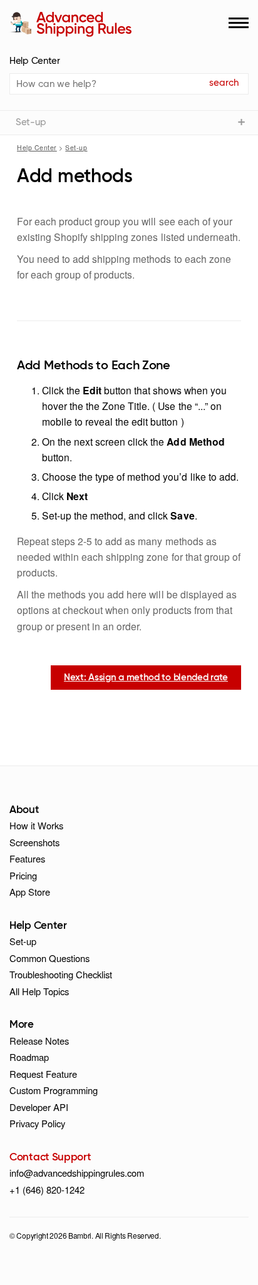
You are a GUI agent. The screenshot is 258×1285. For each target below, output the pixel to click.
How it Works (36, 825)
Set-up (76, 147)
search (224, 83)
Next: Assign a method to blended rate (146, 677)
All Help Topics (39, 991)
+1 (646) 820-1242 (47, 1189)
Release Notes (39, 1040)
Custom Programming (53, 1090)
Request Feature (43, 1073)
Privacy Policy (37, 1123)
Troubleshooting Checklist (60, 974)
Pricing (23, 875)
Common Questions (49, 958)
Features (27, 858)
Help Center (34, 61)
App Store (29, 891)
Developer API (38, 1106)
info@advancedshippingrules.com (76, 1172)
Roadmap (29, 1056)
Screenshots (34, 842)
